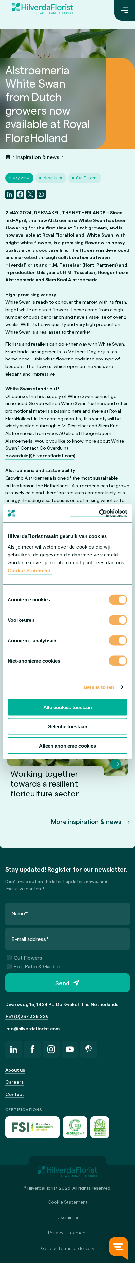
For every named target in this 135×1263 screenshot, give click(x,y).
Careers (14, 1082)
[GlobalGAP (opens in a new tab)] (75, 1127)
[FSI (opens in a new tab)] (32, 1127)
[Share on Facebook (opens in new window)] (20, 194)
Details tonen (99, 687)
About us (15, 1070)
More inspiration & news (86, 821)
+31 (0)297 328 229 (26, 1016)
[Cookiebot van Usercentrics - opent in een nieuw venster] (98, 513)
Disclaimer (67, 1217)
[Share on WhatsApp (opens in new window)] (41, 194)
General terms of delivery (67, 1248)
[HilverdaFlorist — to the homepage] (42, 10)
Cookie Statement (67, 1202)
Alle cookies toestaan (67, 707)
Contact (14, 1094)
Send (62, 982)
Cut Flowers (86, 178)
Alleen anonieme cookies (67, 745)
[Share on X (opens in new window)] (30, 194)
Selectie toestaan (67, 726)
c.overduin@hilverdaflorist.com (39, 455)
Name (20, 913)
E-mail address (30, 939)
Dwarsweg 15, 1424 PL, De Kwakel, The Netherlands (61, 1004)
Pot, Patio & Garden (37, 966)
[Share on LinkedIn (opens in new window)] (9, 194)
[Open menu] (124, 10)
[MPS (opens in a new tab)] (99, 1127)
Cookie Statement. (30, 570)
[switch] (118, 620)
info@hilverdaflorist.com (32, 1028)
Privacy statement (67, 1232)
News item (52, 178)
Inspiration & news (37, 157)
